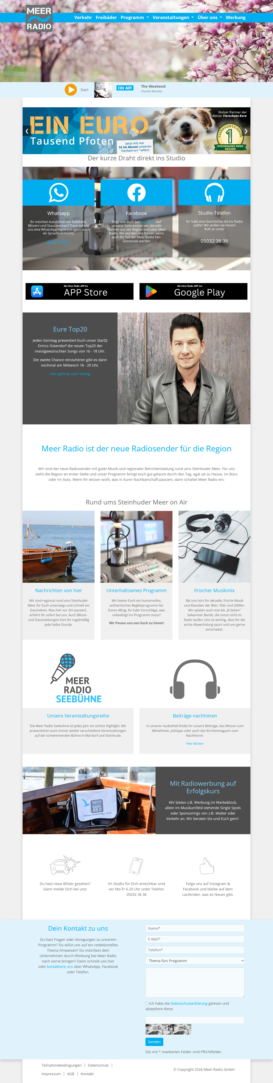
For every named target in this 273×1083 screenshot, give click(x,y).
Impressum (51, 1073)
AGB (70, 1073)
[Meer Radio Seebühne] (136, 130)
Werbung (235, 17)
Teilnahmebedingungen (62, 1065)
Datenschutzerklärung (189, 1003)
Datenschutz (98, 1065)
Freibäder (106, 17)
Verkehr (83, 17)
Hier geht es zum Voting (70, 373)
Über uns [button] (208, 17)
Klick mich (58, 242)
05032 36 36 (214, 240)
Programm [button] (133, 17)
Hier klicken (195, 743)
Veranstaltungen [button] (171, 17)
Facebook (147, 222)
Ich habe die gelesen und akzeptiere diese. (187, 1006)
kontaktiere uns (60, 966)
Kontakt (87, 1073)
